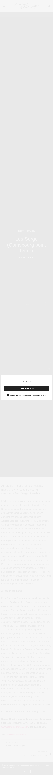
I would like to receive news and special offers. (28, 395)
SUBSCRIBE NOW (26, 388)
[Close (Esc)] (48, 379)
